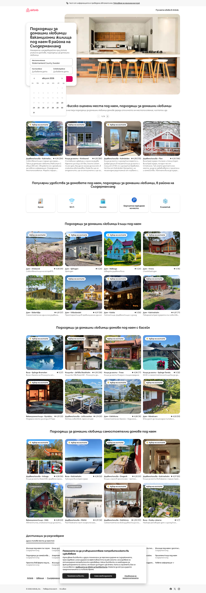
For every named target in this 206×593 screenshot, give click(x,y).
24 (34, 108)
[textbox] (40, 71)
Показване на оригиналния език (126, 3)
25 (39, 108)
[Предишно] (99, 116)
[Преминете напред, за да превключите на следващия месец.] (62, 78)
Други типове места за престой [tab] (40, 541)
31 (34, 113)
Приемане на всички (75, 576)
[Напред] (107, 116)
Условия (62, 589)
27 (48, 108)
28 (53, 108)
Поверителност (50, 589)
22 (57, 103)
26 (43, 108)
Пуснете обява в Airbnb (167, 10)
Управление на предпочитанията (130, 577)
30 (62, 108)
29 (57, 108)
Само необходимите (103, 576)
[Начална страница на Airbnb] (32, 10)
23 (62, 103)
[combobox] (51, 63)
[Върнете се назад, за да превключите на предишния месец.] (34, 78)
